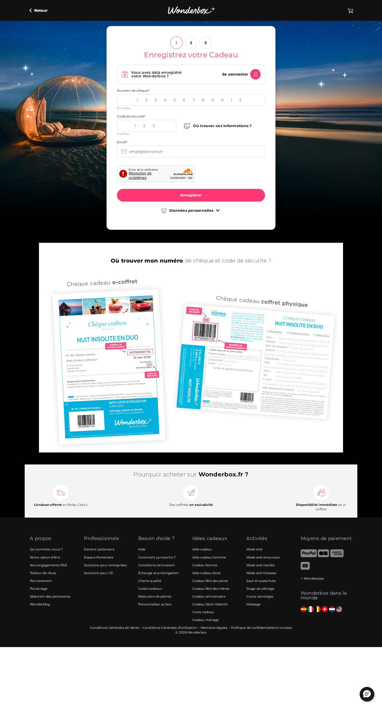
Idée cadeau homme (209, 557)
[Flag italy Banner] (311, 609)
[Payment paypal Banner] (309, 556)
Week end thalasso (261, 573)
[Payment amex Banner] (337, 556)
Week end (254, 549)
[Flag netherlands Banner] (332, 609)
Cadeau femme (204, 565)
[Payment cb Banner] (323, 556)
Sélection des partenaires (50, 596)
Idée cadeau (202, 549)
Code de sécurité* (131, 116)
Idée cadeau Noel (206, 573)
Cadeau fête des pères (210, 581)
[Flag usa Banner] (339, 609)
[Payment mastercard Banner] (305, 568)
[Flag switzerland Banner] (325, 609)
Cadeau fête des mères (210, 589)
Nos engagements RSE (48, 565)
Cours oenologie (259, 596)
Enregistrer (191, 195)
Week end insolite (260, 565)
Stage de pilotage (260, 589)
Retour (40, 10)
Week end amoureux (263, 557)
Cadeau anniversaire (208, 596)
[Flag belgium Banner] (318, 609)
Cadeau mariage (205, 620)
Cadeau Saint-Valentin (210, 604)
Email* (122, 142)
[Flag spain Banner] (304, 609)
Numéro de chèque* (133, 90)
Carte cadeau (203, 612)
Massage (253, 604)
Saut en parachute (261, 581)
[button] (367, 694)
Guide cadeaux (150, 589)
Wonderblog (40, 604)
